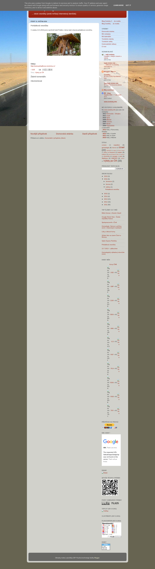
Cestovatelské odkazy (109, 44)
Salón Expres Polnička (109, 241)
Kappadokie (110, 125)
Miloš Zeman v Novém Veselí (111, 213)
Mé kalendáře (106, 36)
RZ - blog (107, 93)
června (108, 184)
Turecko (109, 121)
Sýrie (108, 117)
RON (112, 382)
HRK (112, 328)
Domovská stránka (64, 134)
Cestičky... (107, 75)
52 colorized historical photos (113, 85)
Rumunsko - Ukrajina (113, 113)
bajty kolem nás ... (110, 63)
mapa (114, 150)
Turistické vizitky (107, 41)
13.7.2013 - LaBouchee (109, 248)
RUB (112, 396)
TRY (112, 410)
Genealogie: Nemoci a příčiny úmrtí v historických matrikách (112, 227)
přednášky (107, 156)
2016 (106, 179)
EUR (112, 300)
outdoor (104, 154)
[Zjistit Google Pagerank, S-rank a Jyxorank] (106, 549)
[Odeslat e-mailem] (43, 70)
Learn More (118, 5)
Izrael (108, 115)
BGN (112, 314)
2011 (104, 135)
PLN (112, 368)
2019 (106, 176)
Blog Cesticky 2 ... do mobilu (111, 21)
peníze (122, 154)
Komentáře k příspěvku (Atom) (55, 138)
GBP (112, 286)
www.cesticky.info (110, 102)
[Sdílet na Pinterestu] (51, 70)
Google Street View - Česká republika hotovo (111, 217)
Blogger (96, 558)
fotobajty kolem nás (111, 83)
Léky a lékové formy (108, 231)
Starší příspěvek (89, 134)
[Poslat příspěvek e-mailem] (39, 69)
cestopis (104, 145)
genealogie (105, 147)
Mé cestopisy (106, 34)
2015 (106, 193)
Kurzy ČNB (113, 264)
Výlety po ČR (39, 72)
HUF (112, 354)
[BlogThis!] (45, 70)
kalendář (108, 150)
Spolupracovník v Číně (109, 222)
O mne (104, 46)
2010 (104, 137)
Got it (128, 5)
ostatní (119, 152)
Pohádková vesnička (112, 189)
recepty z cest (117, 156)
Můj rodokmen (109, 90)
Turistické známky (108, 39)
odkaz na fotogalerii (109, 152)
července (109, 181)
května (108, 187)
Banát (108, 123)
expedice (117, 145)
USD (112, 272)
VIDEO (122, 158)
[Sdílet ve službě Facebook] (49, 70)
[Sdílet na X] (47, 70)
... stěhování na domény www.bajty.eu (111, 65)
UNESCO (114, 158)
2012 (104, 129)
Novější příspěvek (39, 134)
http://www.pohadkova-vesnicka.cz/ (43, 66)
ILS (112, 341)
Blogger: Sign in (110, 71)
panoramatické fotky (113, 154)
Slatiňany (105, 158)
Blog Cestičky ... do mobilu (110, 23)
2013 (106, 199)
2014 (106, 196)
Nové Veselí (121, 150)
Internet (114, 147)
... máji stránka (109, 54)
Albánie (108, 119)
